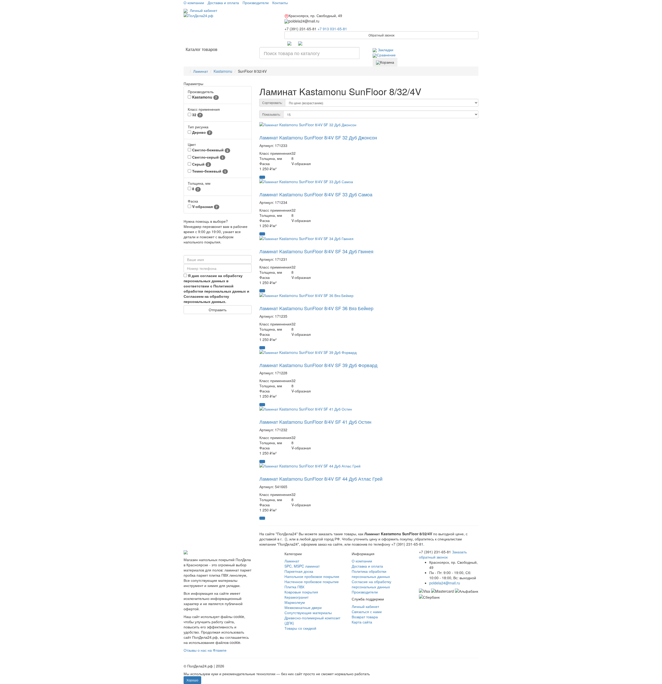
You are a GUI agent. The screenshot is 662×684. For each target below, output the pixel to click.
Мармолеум (294, 602)
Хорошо (192, 680)
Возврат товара (365, 616)
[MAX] (300, 43)
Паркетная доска (298, 571)
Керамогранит (296, 597)
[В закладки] (261, 131)
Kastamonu (204, 97)
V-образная (204, 206)
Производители (256, 2)
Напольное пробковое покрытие (311, 576)
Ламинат (291, 560)
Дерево (200, 132)
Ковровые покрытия (301, 591)
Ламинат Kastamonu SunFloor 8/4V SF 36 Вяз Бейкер (316, 308)
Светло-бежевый (209, 150)
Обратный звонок (381, 35)
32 (196, 114)
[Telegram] (289, 43)
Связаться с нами (367, 611)
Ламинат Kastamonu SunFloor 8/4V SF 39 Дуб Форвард (318, 365)
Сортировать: (272, 102)
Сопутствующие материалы (308, 612)
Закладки (385, 49)
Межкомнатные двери (303, 607)
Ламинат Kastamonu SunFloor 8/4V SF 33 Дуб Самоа (315, 194)
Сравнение (386, 54)
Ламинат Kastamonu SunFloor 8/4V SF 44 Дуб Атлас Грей (320, 478)
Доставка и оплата (223, 2)
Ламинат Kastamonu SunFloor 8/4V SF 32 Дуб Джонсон (318, 137)
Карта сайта (362, 621)
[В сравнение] (267, 131)
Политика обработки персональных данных (371, 574)
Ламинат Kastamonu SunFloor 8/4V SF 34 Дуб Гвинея (316, 251)
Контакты (280, 2)
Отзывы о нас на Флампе (205, 650)
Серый (200, 164)
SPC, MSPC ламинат (302, 566)
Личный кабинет (202, 10)
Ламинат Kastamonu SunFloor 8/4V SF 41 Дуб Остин (315, 421)
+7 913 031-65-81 (332, 28)
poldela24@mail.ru (444, 582)
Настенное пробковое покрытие (311, 581)
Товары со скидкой (300, 628)
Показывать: (271, 114)
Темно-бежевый (208, 171)
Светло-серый (207, 157)
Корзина (387, 62)
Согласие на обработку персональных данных (371, 584)
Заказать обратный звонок (443, 554)
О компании (194, 2)
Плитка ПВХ (294, 586)
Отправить (218, 309)
